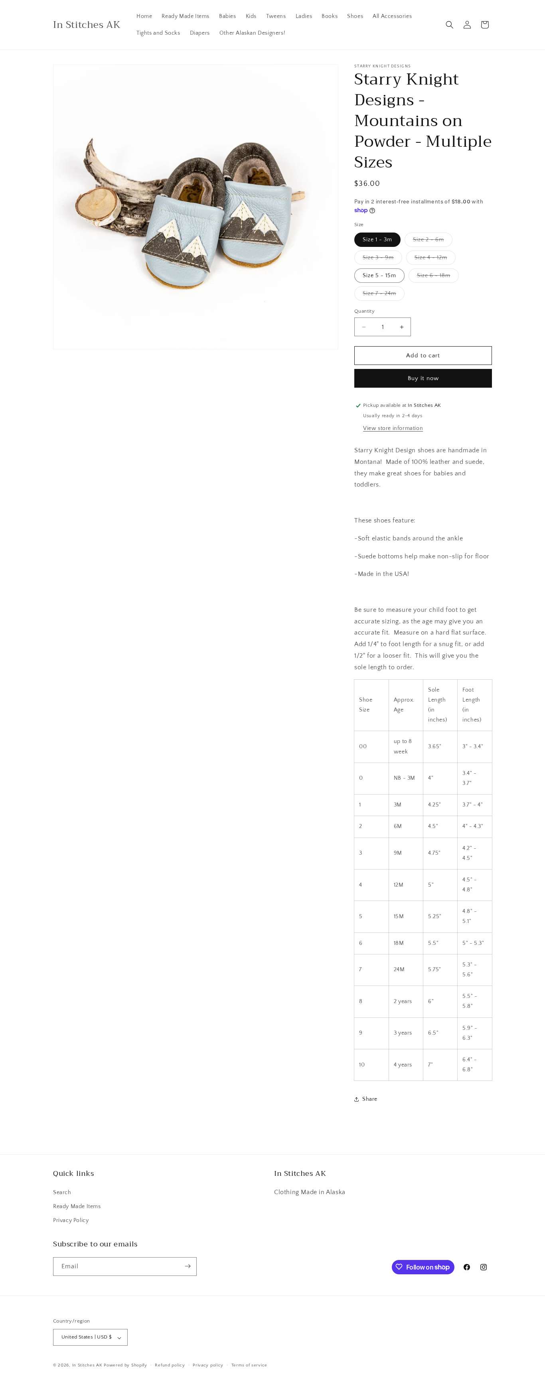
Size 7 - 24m (384, 295)
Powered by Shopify (125, 1365)
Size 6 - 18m (438, 277)
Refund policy (170, 1365)
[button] (449, 25)
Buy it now (423, 378)
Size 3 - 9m (382, 259)
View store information (393, 428)
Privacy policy (208, 1365)
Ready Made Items (77, 1206)
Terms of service (249, 1365)
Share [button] (369, 1099)
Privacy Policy (71, 1220)
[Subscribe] (187, 1266)
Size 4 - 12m (435, 259)
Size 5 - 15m (379, 275)
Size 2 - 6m (432, 241)
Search (62, 1192)
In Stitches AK (87, 1365)
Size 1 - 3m (377, 240)
